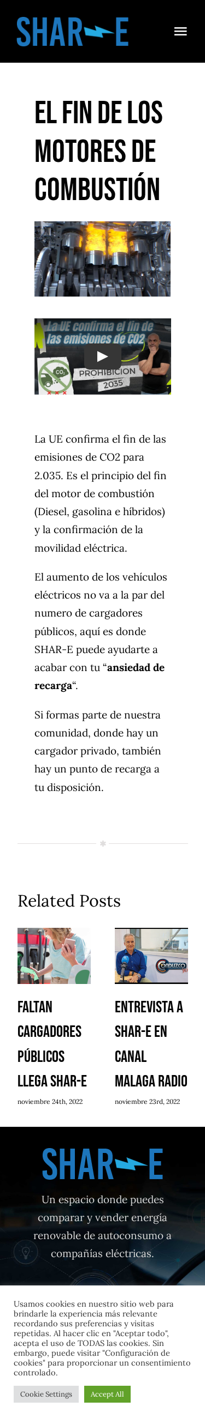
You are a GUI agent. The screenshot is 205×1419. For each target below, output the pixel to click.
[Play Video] (102, 357)
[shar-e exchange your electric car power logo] (72, 21)
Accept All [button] (107, 1394)
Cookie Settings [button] (46, 1394)
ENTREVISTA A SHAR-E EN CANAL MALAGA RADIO (151, 957)
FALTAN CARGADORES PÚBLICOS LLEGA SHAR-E (54, 957)
